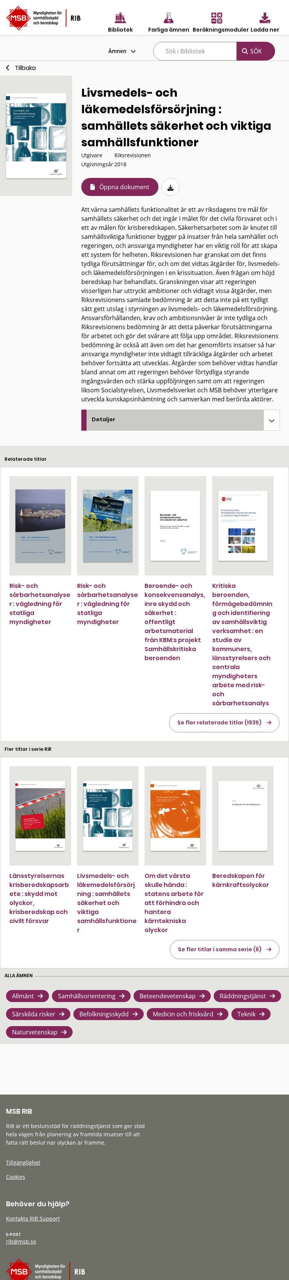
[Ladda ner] (170, 187)
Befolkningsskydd (104, 1014)
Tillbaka (25, 68)
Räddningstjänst (243, 996)
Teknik (246, 1014)
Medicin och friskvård (183, 1014)
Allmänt (23, 996)
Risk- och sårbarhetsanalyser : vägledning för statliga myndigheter (39, 604)
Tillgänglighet (23, 1162)
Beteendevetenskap (168, 996)
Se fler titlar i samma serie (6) (220, 949)
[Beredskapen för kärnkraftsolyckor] (243, 816)
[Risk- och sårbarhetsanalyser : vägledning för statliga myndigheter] (40, 525)
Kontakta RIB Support (33, 1218)
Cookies (15, 1176)
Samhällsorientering (87, 996)
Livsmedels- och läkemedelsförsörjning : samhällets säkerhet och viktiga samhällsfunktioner (107, 903)
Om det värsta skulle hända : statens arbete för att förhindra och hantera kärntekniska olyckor (174, 903)
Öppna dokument (124, 187)
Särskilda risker (33, 1014)
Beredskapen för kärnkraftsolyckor (240, 880)
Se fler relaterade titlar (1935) (219, 722)
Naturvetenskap (35, 1032)
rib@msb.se (21, 1241)
